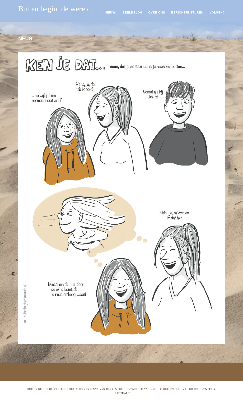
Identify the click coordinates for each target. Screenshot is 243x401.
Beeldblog (132, 12)
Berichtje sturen (187, 12)
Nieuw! (111, 12)
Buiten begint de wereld (54, 9)
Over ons (156, 12)
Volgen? (217, 12)
